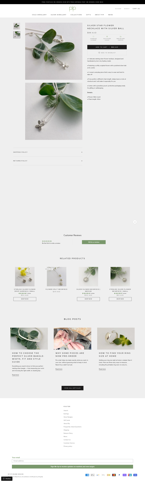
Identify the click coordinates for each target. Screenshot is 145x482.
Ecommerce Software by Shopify (32, 477)
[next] (139, 282)
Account (118, 8)
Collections (76, 15)
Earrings (66, 414)
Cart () (136, 8)
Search (127, 8)
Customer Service (69, 443)
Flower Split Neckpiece (56, 289)
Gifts (88, 15)
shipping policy (20, 152)
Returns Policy (20, 161)
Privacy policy (68, 446)
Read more (15, 375)
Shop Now (24, 299)
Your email (16, 457)
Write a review (93, 242)
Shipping (66, 430)
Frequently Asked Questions (72, 427)
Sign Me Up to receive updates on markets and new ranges (72, 466)
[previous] (6, 282)
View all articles (72, 388)
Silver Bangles (68, 417)
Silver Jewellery (58, 15)
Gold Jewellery (39, 15)
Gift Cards (67, 420)
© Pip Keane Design (16, 474)
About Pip (99, 15)
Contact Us (67, 440)
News (110, 15)
